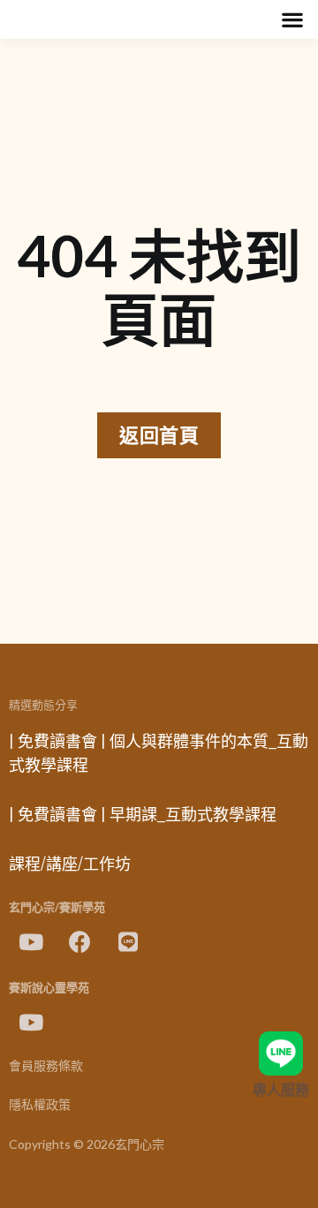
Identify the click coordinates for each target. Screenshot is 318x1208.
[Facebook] (79, 941)
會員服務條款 (46, 1066)
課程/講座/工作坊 (70, 864)
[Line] (128, 941)
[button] (292, 20)
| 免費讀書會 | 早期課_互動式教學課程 (142, 815)
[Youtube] (31, 941)
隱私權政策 (40, 1105)
